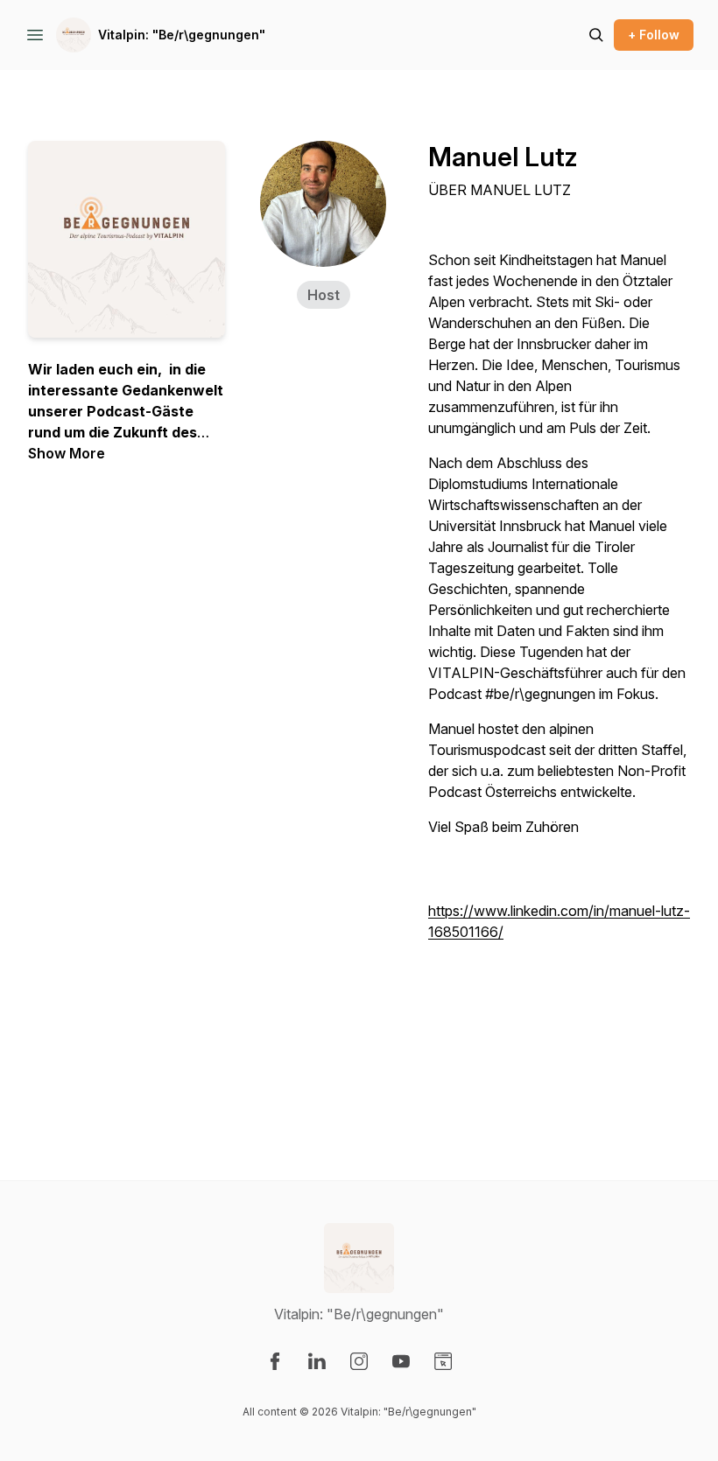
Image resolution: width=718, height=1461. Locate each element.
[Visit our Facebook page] (275, 1361)
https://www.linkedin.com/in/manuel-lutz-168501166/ (559, 921)
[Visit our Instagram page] (359, 1361)
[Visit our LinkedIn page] (317, 1361)
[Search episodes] (596, 34)
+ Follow (653, 34)
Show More (66, 453)
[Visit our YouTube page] (401, 1361)
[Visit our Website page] (443, 1361)
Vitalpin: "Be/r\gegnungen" (181, 34)
